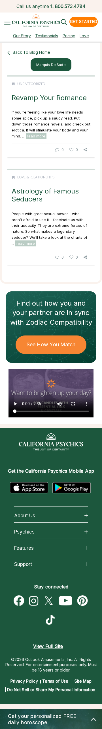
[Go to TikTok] (51, 620)
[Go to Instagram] (33, 601)
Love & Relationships (35, 177)
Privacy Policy (24, 681)
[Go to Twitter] (48, 601)
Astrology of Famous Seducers (45, 195)
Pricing (69, 35)
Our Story (22, 35)
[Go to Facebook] (19, 601)
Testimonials (46, 35)
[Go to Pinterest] (82, 601)
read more (36, 136)
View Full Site (48, 646)
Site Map (83, 681)
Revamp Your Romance (49, 98)
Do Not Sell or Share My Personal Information (51, 689)
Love (84, 35)
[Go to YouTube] (66, 601)
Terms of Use (55, 681)
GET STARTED (83, 21)
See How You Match (51, 344)
